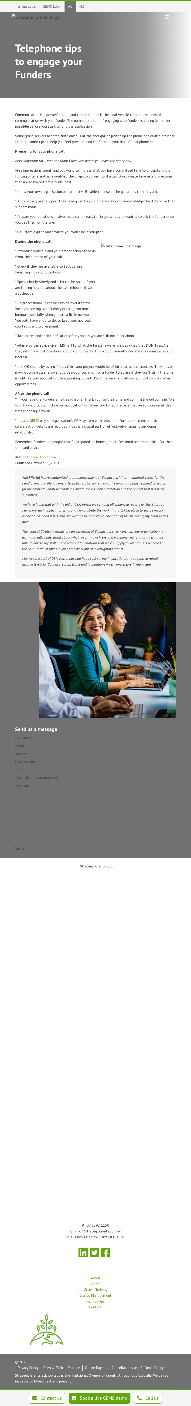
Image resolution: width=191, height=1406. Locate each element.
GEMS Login (52, 6)
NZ (81, 6)
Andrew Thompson (41, 457)
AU (70, 6)
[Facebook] (105, 1252)
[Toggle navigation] (167, 17)
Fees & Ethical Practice (61, 1367)
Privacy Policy (27, 1367)
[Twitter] (94, 1252)
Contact (95, 1307)
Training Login (25, 6)
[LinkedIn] (83, 1252)
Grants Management (95, 1295)
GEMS (34, 420)
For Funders (95, 1301)
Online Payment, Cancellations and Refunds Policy (124, 1367)
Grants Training (95, 1289)
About (95, 1278)
